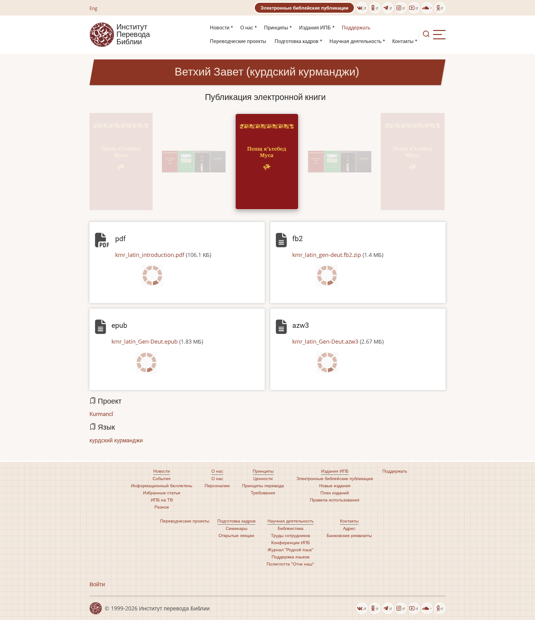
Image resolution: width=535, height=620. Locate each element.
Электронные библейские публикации (304, 8)
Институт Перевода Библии (133, 35)
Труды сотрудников (290, 535)
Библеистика (290, 528)
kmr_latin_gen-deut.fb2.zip (326, 254)
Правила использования (334, 500)
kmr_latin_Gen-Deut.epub (144, 341)
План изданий (334, 493)
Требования (263, 493)
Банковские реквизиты (349, 535)
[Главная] (101, 34)
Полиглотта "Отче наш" (290, 564)
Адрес (349, 528)
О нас (246, 28)
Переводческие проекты (238, 41)
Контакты (403, 41)
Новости (219, 28)
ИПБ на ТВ (162, 500)
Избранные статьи (161, 493)
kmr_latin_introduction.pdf (149, 254)
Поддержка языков (290, 557)
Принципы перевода (263, 485)
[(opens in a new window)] (362, 7)
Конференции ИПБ (290, 542)
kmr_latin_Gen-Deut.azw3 (325, 341)
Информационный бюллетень (161, 485)
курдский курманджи (116, 440)
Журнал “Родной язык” (290, 550)
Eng (93, 8)
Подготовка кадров (297, 41)
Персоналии (217, 485)
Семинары (236, 528)
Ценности (263, 478)
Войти (97, 584)
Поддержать (356, 28)
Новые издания (334, 485)
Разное (161, 507)
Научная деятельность (355, 41)
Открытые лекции (236, 535)
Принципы (276, 28)
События (162, 478)
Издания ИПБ (315, 28)
